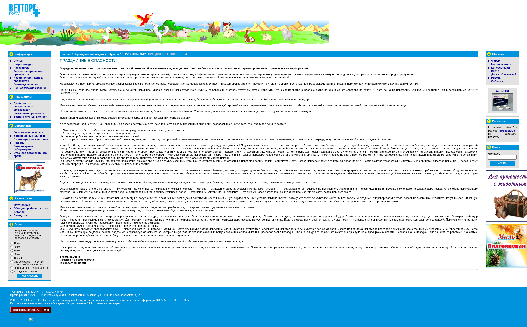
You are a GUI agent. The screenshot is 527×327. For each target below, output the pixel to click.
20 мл (17, 247)
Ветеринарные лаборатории (23, 148)
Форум (495, 60)
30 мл (17, 250)
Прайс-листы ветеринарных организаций (23, 106)
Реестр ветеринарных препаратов (28, 79)
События (497, 81)
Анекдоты (20, 215)
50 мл (17, 254)
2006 (135, 54)
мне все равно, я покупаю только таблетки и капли (29, 262)
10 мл (17, 243)
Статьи (18, 60)
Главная (66, 54)
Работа (495, 77)
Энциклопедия (23, 64)
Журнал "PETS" (118, 54)
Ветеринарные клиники (29, 135)
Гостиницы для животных (31, 139)
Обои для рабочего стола (31, 208)
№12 (143, 54)
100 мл (18, 258)
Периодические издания (30, 87)
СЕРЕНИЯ (502, 90)
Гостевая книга (501, 64)
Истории (19, 212)
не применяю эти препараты (31, 268)
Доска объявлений (503, 74)
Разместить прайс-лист (29, 113)
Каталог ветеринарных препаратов (29, 73)
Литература (21, 67)
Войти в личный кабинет (30, 116)
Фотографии (22, 205)
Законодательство (26, 84)
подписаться (508, 130)
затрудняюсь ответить (27, 271)
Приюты (19, 142)
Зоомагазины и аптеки (28, 132)
